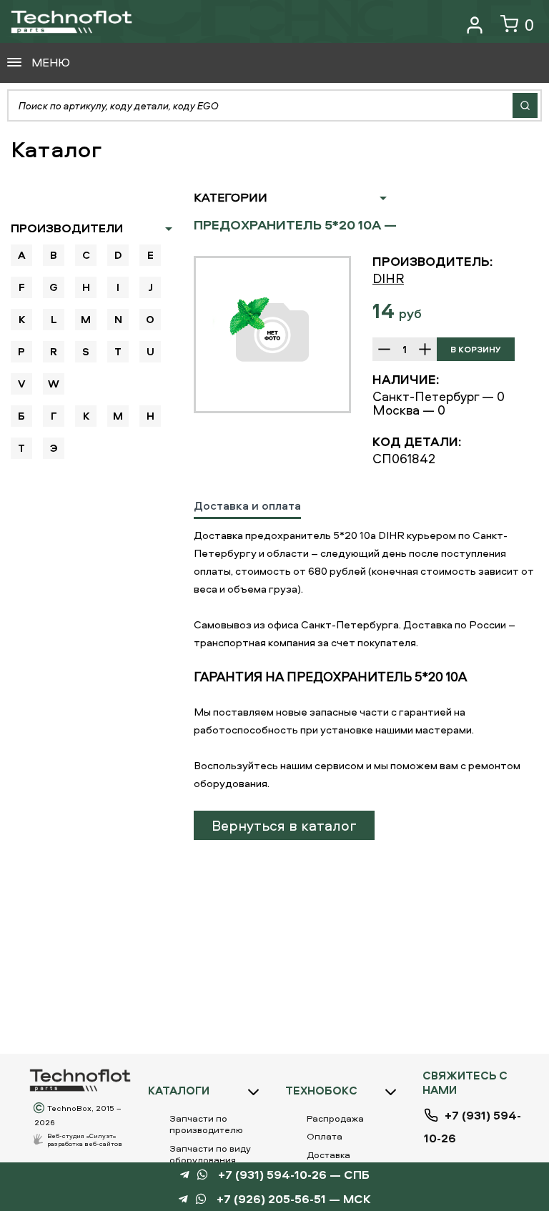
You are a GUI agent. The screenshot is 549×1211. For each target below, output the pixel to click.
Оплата (324, 1136)
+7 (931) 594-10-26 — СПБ (294, 1174)
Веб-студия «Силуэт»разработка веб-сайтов (84, 1139)
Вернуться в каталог (284, 825)
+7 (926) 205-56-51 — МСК (294, 1199)
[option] (272, 334)
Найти (525, 105)
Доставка (328, 1154)
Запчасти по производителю (206, 1124)
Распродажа (335, 1118)
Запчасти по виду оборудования (210, 1154)
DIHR (388, 278)
